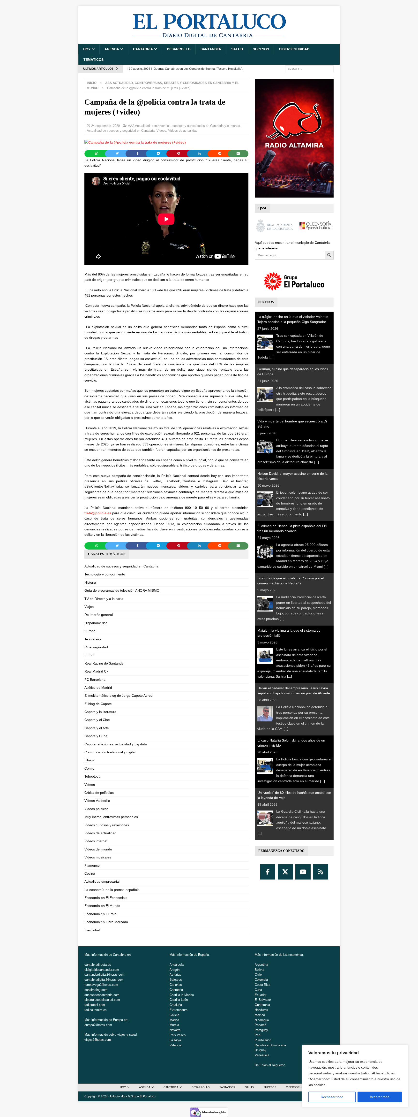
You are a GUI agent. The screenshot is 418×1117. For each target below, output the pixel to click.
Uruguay (260, 1050)
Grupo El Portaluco (143, 1096)
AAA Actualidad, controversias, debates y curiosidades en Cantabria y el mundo (184, 126)
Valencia (175, 1045)
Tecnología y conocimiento (104, 574)
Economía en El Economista (105, 898)
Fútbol (89, 655)
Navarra (175, 1030)
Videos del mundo (98, 849)
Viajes (89, 607)
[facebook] (267, 872)
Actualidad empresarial (101, 881)
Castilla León (179, 1000)
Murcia (174, 1025)
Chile (258, 974)
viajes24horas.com (97, 1039)
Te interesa (92, 639)
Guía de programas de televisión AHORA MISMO (121, 590)
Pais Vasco (178, 1035)
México (260, 1015)
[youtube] (303, 872)
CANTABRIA (143, 49)
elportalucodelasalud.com (102, 1000)
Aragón (174, 970)
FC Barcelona (94, 679)
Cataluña (176, 1005)
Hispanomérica (95, 623)
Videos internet (95, 841)
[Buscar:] (309, 68)
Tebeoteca (92, 776)
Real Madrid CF (96, 671)
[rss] (320, 872)
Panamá (260, 1025)
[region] (355, 1076)
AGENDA (111, 49)
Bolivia (259, 970)
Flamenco (92, 865)
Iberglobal (92, 930)
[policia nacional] (135, 142)
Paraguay (261, 1030)
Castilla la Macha (182, 995)
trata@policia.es (97, 513)
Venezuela (262, 1055)
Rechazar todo (332, 1097)
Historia (90, 582)
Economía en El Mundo (102, 906)
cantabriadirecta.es (97, 964)
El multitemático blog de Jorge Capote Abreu (118, 695)
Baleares (176, 979)
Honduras (261, 1010)
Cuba (258, 990)
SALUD (237, 49)
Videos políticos (96, 809)
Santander (211, 49)
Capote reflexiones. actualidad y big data (115, 744)
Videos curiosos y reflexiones (106, 825)
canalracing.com (95, 990)
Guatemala (262, 1005)
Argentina (261, 964)
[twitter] (285, 872)
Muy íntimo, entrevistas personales (111, 817)
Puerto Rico (263, 1040)
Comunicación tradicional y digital (109, 752)
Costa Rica (262, 985)
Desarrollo (179, 49)
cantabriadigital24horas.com (104, 979)
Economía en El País (100, 914)
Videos (161, 130)
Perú (258, 1035)
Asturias (175, 974)
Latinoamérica (293, 954)
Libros (89, 760)
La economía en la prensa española (112, 890)
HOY (86, 49)
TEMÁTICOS (93, 59)
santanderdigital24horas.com (104, 974)
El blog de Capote (98, 704)
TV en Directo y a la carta (103, 599)
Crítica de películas (99, 793)
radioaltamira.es (95, 1010)
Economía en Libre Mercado (106, 922)
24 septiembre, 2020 (105, 126)
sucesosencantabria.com (101, 995)
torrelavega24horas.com (101, 985)
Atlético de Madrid (98, 687)
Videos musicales (97, 857)
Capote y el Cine (97, 720)
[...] (271, 357)
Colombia (261, 979)
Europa (90, 631)
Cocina (89, 873)
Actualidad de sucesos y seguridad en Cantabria (121, 130)
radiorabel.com (94, 1005)
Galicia (174, 1015)
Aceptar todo (379, 1097)
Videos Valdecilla (97, 801)
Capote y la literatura (100, 712)
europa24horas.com (98, 1025)
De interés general (98, 615)
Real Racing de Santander (104, 663)
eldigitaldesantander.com (101, 970)
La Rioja (175, 1040)
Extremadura (178, 1010)
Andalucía (177, 964)
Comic (89, 768)
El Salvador (263, 1000)
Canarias (176, 985)
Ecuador (260, 995)
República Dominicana (270, 1045)
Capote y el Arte (96, 728)
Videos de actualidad (182, 130)
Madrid (174, 1020)
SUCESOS (261, 49)
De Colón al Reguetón (270, 1065)
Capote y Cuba (95, 736)
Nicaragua (262, 1020)
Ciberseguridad (294, 49)
